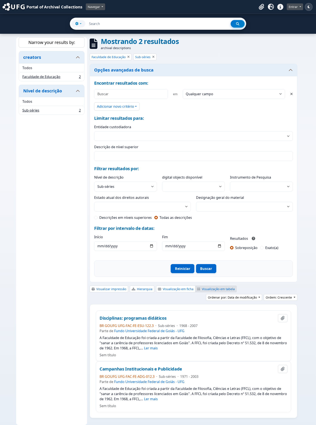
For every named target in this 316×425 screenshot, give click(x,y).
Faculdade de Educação (51, 77)
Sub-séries (51, 111)
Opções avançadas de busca (123, 70)
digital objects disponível (182, 177)
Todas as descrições (176, 217)
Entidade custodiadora (112, 127)
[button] (261, 7)
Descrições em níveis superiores (125, 217)
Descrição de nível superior (116, 147)
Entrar (294, 7)
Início (98, 237)
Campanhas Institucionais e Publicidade (141, 369)
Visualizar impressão (110, 289)
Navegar (94, 7)
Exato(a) (271, 247)
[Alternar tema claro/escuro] (309, 7)
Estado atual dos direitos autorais (121, 197)
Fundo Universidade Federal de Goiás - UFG (149, 330)
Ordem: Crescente (279, 297)
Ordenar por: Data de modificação (233, 297)
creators (32, 57)
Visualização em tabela (218, 289)
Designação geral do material (220, 197)
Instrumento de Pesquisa (250, 177)
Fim (165, 237)
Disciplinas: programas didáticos (133, 318)
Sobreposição (246, 247)
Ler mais (151, 348)
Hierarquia (144, 289)
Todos (27, 67)
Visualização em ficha (177, 289)
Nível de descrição (42, 91)
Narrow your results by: (51, 42)
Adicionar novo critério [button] (115, 106)
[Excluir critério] (291, 94)
